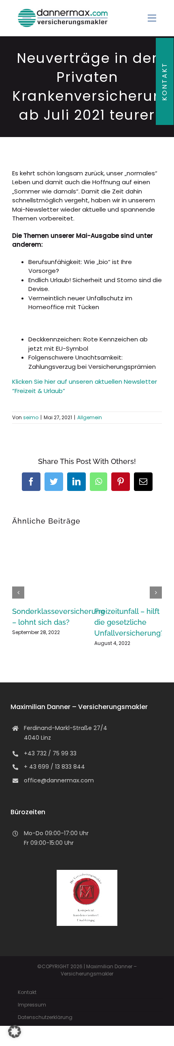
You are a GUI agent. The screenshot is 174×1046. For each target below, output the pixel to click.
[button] (18, 592)
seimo (30, 417)
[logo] (62, 11)
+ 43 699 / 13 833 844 (54, 767)
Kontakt (164, 81)
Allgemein (89, 417)
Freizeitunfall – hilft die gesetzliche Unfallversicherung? (129, 622)
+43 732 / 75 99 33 (50, 753)
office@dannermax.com (59, 780)
